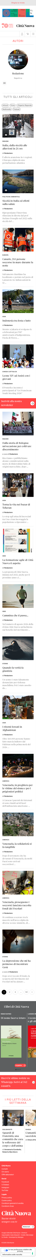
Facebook (5, 1182)
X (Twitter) (5, 1185)
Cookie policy (7, 1200)
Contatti (5, 1169)
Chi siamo (5, 1172)
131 (26, 992)
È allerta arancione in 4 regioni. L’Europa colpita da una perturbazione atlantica (17, 160)
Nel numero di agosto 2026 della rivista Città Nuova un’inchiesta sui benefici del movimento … (17, 627)
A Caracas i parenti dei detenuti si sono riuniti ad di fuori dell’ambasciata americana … (17, 803)
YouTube (5, 1190)
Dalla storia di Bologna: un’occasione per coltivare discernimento (16, 446)
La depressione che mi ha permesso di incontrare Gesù (16, 964)
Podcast (16, 109)
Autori (18, 41)
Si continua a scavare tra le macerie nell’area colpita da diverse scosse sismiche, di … (16, 920)
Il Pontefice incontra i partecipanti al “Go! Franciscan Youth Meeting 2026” (17, 391)
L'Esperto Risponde (24, 105)
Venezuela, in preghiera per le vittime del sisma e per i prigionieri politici (17, 788)
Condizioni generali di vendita (13, 1203)
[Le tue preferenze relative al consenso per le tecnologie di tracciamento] (32, 1253)
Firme (12, 105)
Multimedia (6, 109)
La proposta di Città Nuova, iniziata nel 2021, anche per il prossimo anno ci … (16, 575)
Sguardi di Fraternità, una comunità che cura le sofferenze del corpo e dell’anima (12, 1139)
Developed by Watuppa (16, 1237)
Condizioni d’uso (8, 1206)
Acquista (18, 1065)
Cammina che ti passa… (15, 615)
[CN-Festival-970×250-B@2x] (18, 13)
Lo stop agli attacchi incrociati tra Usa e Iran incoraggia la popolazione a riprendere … (16, 519)
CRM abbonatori (8, 1175)
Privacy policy (7, 1198)
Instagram (5, 1187)
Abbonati (26, 1227)
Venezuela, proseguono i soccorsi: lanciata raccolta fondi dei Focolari (16, 905)
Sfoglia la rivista (18, 3)
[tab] (15, 1069)
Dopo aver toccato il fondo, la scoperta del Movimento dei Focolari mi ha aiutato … (16, 979)
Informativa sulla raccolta (12, 1254)
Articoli (5, 105)
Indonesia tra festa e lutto (16, 320)
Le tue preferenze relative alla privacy (20, 1250)
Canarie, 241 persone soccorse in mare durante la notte (17, 262)
